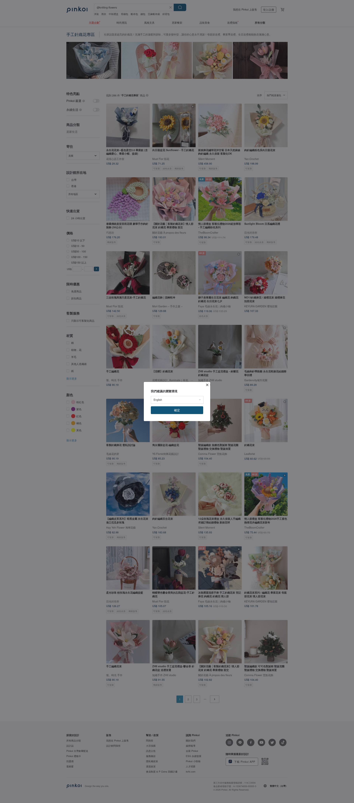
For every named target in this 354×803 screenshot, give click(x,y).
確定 (177, 410)
